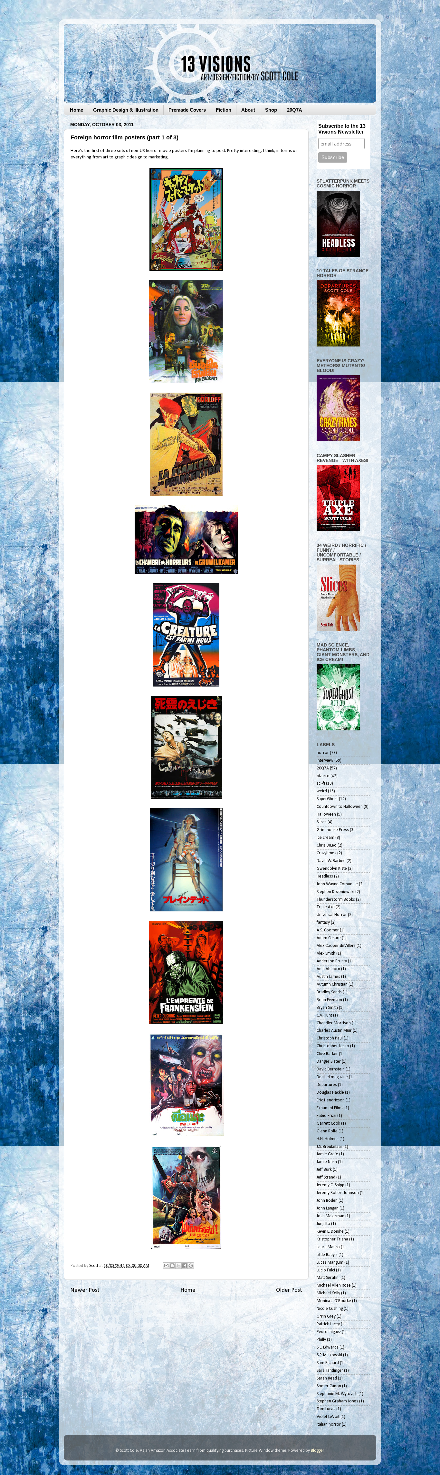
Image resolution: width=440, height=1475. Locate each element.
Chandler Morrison (334, 1023)
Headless (325, 876)
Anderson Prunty (332, 961)
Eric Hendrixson (331, 1100)
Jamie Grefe (327, 1154)
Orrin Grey (326, 1316)
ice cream (325, 838)
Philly (321, 1340)
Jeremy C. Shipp (330, 1185)
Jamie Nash (327, 1162)
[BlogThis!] (172, 1265)
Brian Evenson (329, 1000)
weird (322, 791)
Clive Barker (327, 1054)
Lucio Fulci (326, 1270)
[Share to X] (178, 1265)
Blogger (317, 1451)
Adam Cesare (329, 938)
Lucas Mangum (330, 1262)
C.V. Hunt (324, 1015)
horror (323, 753)
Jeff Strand (326, 1177)
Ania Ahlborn (328, 969)
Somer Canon (329, 1386)
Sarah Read (327, 1378)
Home (76, 110)
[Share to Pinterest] (190, 1265)
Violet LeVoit (328, 1417)
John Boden (327, 1201)
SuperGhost (327, 799)
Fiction (223, 110)
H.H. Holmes (328, 1139)
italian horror (329, 1424)
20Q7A (294, 110)
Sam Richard (328, 1363)
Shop (271, 110)
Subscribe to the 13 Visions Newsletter (342, 129)
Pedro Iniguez (329, 1332)
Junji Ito (323, 1224)
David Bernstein (331, 1069)
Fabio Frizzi (326, 1116)
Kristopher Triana (332, 1239)
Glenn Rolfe (327, 1131)
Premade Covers (187, 110)
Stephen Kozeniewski (335, 892)
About (248, 110)
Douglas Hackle (330, 1092)
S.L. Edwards (328, 1347)
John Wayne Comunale (337, 884)
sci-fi (321, 783)
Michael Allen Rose (334, 1285)
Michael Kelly (328, 1293)
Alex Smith (326, 953)
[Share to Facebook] (184, 1265)
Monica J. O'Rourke (334, 1301)
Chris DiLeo (327, 845)
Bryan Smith (327, 1008)
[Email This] (166, 1265)
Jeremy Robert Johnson (338, 1193)
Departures (327, 1085)
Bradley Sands (329, 992)
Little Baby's (327, 1255)
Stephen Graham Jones (337, 1401)
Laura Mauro (328, 1247)
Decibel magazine (332, 1077)
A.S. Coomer (328, 930)
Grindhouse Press (333, 830)
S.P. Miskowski (329, 1355)
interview (325, 760)
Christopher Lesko (333, 1046)
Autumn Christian (332, 984)
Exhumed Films (330, 1108)
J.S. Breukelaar (329, 1147)
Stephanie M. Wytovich (337, 1394)
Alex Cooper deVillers (336, 946)
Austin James (328, 977)
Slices (322, 822)
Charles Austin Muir (334, 1030)
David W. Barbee (331, 861)
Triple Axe (326, 907)
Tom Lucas (326, 1409)
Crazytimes (326, 853)
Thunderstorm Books (336, 900)
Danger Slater (329, 1061)
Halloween (326, 814)
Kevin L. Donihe (330, 1231)
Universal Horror (332, 915)
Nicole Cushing (330, 1309)
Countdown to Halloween (340, 807)
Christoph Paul (330, 1038)
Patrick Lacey (328, 1324)
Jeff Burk (324, 1170)
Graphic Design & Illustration (125, 110)
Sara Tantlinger (330, 1371)
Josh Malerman (330, 1216)
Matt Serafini (328, 1278)
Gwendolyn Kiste (332, 869)
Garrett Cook (328, 1123)
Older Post (289, 1290)
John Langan (328, 1208)
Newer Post (85, 1290)
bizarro (323, 776)
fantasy (323, 922)
